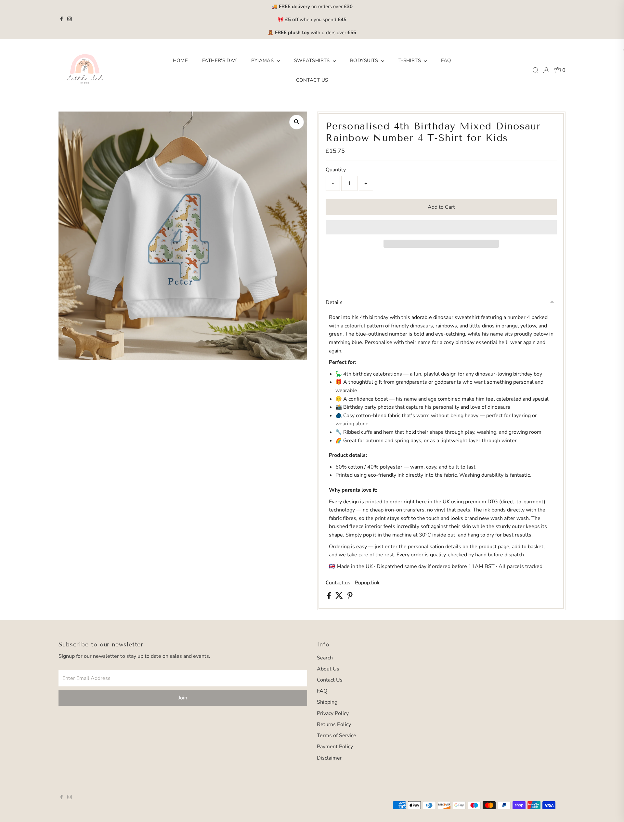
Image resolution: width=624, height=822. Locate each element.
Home (180, 60)
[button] (441, 227)
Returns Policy (334, 724)
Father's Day (219, 60)
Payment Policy (335, 746)
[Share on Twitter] (339, 597)
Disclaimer (329, 758)
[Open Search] (536, 70)
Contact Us (312, 80)
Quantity (336, 169)
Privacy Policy (333, 713)
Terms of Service (336, 735)
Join (182, 697)
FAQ (446, 60)
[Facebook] (61, 19)
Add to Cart (441, 207)
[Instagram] (69, 19)
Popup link (367, 582)
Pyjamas (263, 60)
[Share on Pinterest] (350, 597)
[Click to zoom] (296, 122)
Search (325, 657)
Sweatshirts (313, 60)
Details (334, 302)
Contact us (338, 582)
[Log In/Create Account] (546, 70)
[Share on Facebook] (329, 597)
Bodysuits (365, 60)
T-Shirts (410, 60)
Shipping (327, 702)
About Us (328, 668)
